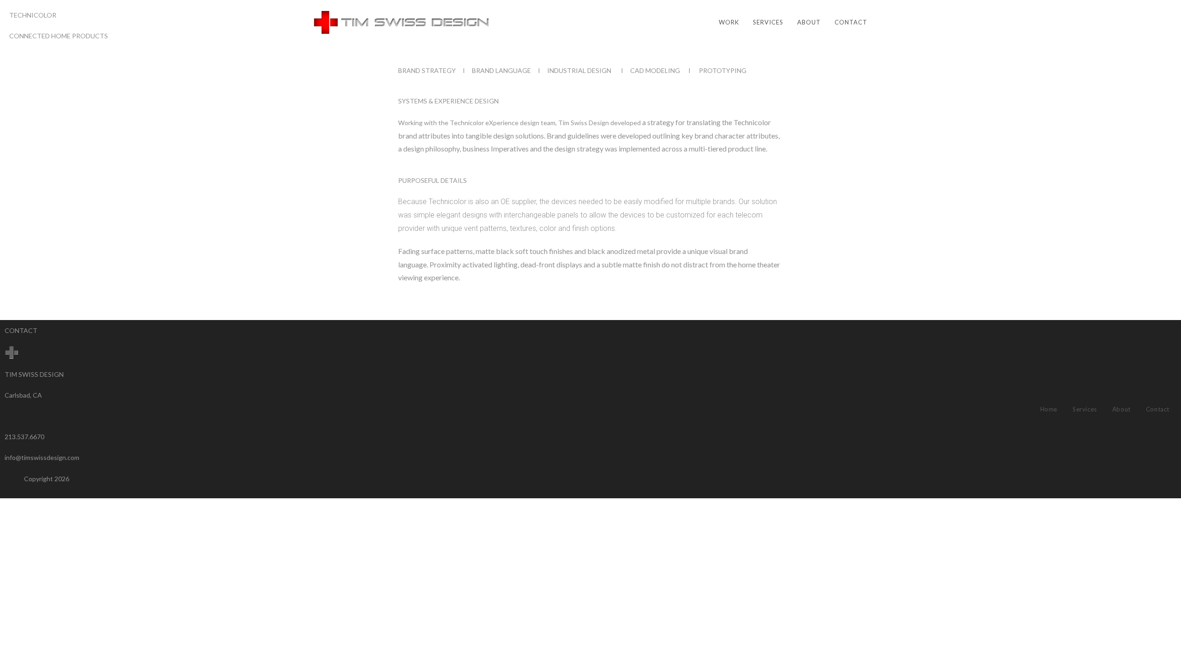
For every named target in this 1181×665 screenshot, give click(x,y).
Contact (1157, 409)
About (1121, 409)
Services (1085, 409)
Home (1048, 409)
